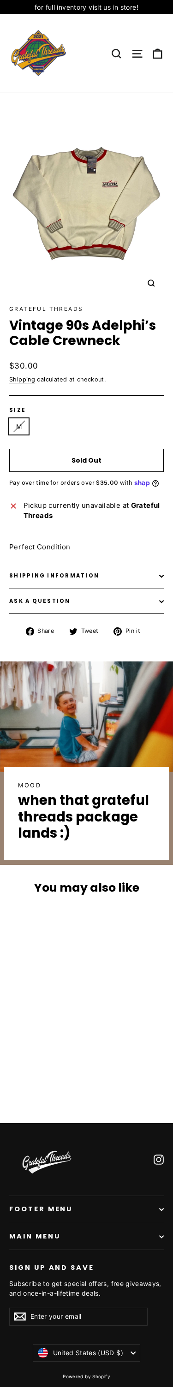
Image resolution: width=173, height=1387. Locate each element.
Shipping (22, 379)
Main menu (34, 1236)
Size (17, 410)
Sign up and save (51, 1267)
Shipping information (54, 575)
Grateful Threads (46, 308)
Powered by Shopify (86, 1376)
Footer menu (40, 1209)
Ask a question (40, 601)
